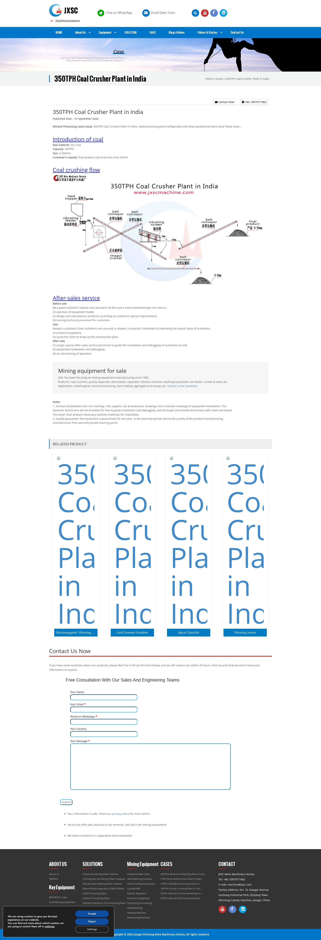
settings (49, 926)
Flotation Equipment (138, 898)
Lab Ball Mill (133, 888)
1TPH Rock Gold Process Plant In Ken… (181, 879)
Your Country (78, 729)
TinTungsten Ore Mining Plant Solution (103, 879)
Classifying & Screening (139, 903)
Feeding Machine (136, 912)
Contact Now (226, 102)
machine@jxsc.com (240, 884)
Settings (92, 929)
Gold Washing (134, 908)
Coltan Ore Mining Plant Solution (100, 874)
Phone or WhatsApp (83, 716)
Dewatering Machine (138, 917)
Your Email (78, 704)
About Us (54, 874)
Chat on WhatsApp (119, 12)
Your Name (77, 692)
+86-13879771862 (255, 102)
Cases (219, 78)
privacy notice (120, 813)
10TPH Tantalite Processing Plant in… (180, 883)
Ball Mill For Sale (58, 897)
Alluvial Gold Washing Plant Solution (102, 883)
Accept (92, 913)
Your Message (80, 741)
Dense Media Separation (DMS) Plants (103, 888)
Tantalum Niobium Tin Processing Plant (104, 903)
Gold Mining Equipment (68, 20)
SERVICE (53, 879)
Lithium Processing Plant (96, 898)
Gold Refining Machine (139, 879)
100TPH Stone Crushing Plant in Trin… (181, 888)
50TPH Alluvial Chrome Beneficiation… (181, 893)
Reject (92, 921)
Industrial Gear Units (138, 874)
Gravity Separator (137, 893)
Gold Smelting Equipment (141, 883)
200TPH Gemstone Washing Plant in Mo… (183, 874)
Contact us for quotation (182, 386)
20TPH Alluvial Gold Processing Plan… (181, 898)
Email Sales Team (163, 12)
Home (209, 78)
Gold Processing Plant (94, 893)
